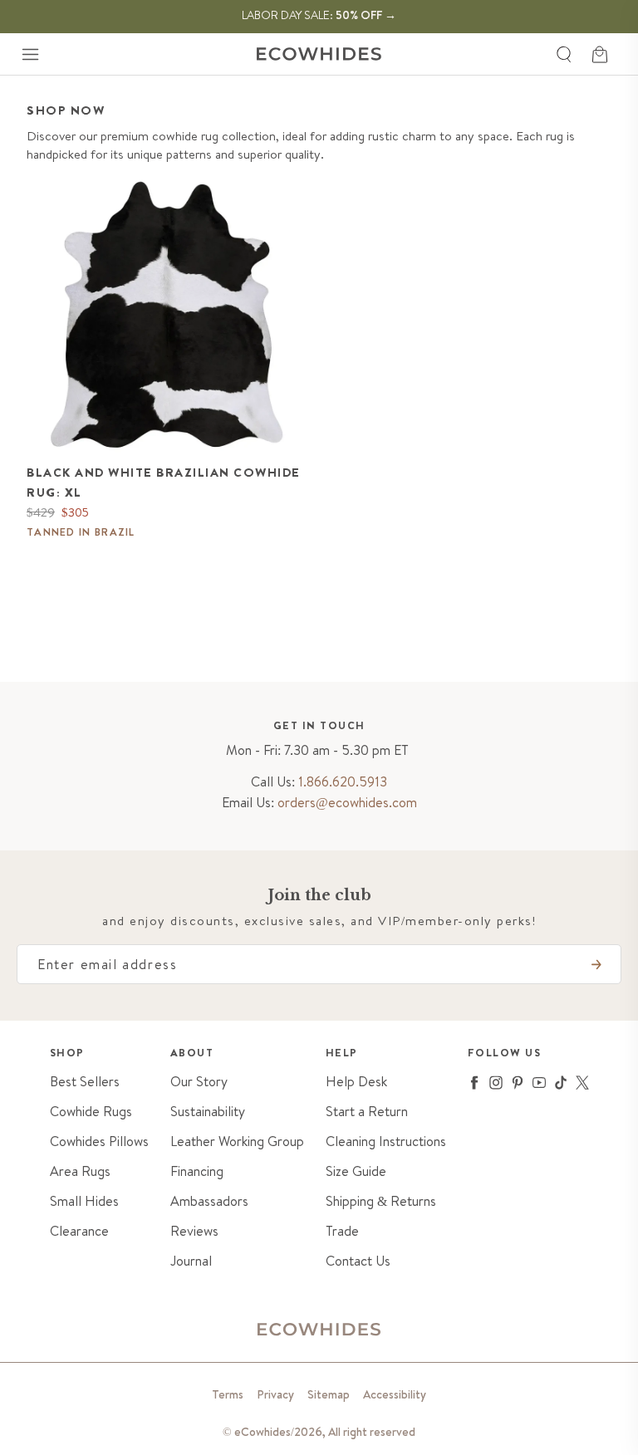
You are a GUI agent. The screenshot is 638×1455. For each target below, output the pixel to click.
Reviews (194, 1231)
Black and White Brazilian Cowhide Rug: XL (164, 482)
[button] (30, 54)
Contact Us (358, 1261)
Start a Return (367, 1111)
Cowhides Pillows (99, 1141)
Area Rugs (80, 1171)
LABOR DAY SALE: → (319, 15)
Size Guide (356, 1171)
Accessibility (394, 1394)
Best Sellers (85, 1082)
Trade (342, 1231)
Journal (191, 1261)
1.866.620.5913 (342, 781)
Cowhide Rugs (91, 1111)
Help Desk (356, 1082)
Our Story (199, 1082)
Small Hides (84, 1201)
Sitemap (328, 1394)
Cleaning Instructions (386, 1141)
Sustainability (207, 1111)
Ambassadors (209, 1201)
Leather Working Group (237, 1141)
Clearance (79, 1231)
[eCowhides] (319, 54)
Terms (227, 1394)
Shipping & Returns (381, 1201)
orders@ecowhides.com (347, 802)
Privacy (275, 1394)
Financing (196, 1171)
